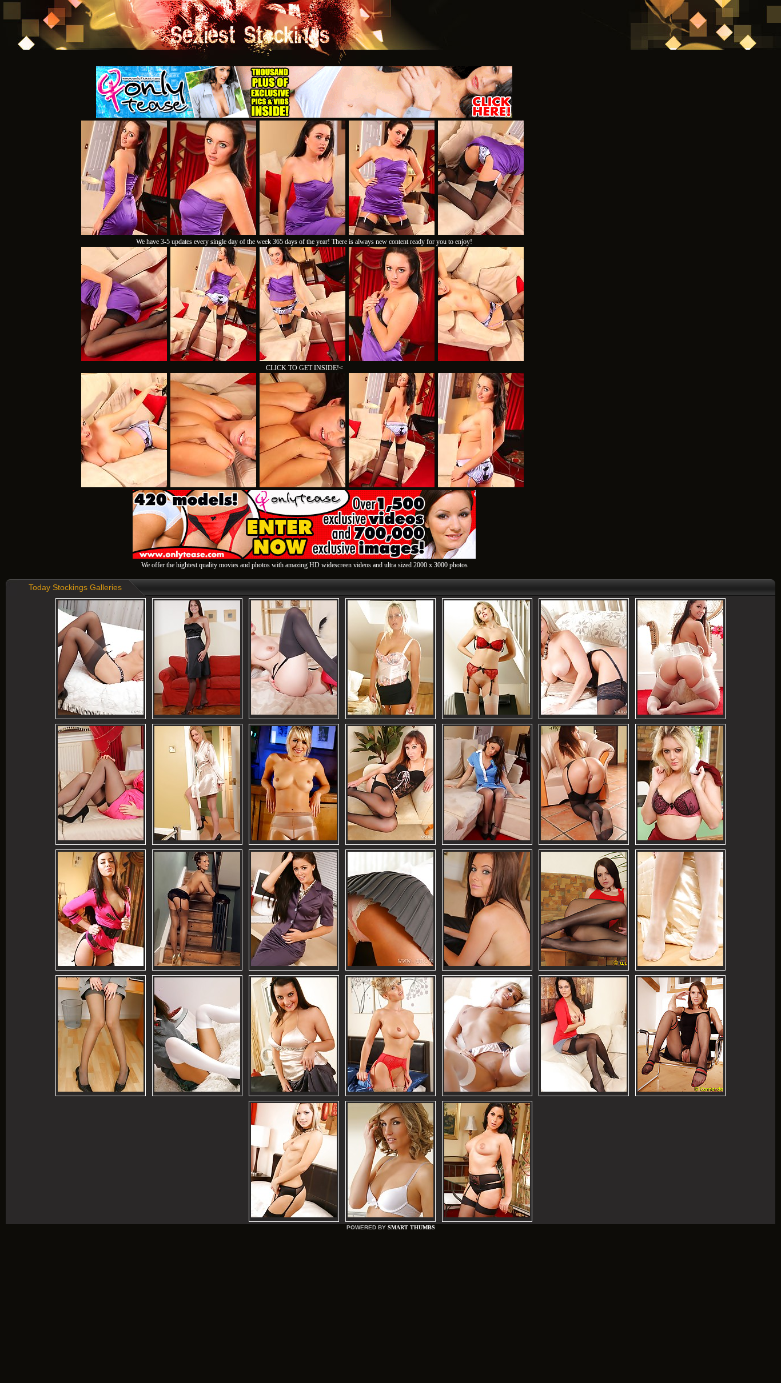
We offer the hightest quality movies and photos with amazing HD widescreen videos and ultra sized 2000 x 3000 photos (304, 565)
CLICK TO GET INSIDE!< (304, 368)
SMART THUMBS (411, 1227)
